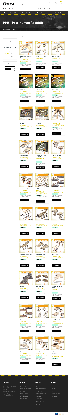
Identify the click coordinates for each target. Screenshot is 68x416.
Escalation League (39, 390)
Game (50, 8)
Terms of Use (38, 404)
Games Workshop (13, 8)
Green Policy (38, 396)
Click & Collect (23, 391)
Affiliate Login (54, 396)
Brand (45, 8)
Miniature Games (22, 8)
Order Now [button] (40, 67)
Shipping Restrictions (24, 399)
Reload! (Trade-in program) (41, 386)
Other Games (30, 8)
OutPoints (54, 395)
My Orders (54, 388)
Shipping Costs (23, 395)
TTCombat (7, 41)
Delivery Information (24, 393)
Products (5, 29)
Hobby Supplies (38, 8)
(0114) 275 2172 (7, 389)
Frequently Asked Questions (25, 386)
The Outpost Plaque (56, 393)
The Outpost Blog (39, 391)
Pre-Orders (5, 8)
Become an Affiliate (40, 401)
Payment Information (24, 396)
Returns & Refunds (23, 398)
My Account (54, 386)
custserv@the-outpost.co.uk (9, 391)
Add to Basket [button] (25, 68)
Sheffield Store (23, 390)
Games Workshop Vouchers (41, 393)
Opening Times (7, 393)
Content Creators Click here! (25, 388)
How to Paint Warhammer (41, 388)
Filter (7, 69)
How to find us (39, 398)
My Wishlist (54, 390)
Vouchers (56, 8)
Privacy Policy (38, 403)
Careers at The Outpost (40, 399)
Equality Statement (39, 395)
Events (60, 8)
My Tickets (54, 391)
